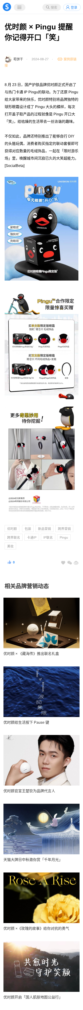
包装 (28, 529)
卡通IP (31, 537)
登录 (74, 7)
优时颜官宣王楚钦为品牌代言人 (29, 791)
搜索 (54, 7)
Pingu (64, 537)
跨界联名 (13, 537)
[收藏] (63, 562)
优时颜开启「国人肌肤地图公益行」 (32, 997)
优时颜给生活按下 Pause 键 (26, 722)
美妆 (10, 546)
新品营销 (44, 529)
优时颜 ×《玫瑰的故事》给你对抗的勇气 (36, 928)
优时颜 (12, 529)
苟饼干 (18, 59)
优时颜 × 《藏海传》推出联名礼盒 (31, 654)
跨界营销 (64, 529)
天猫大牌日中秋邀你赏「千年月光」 (32, 860)
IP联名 (48, 537)
